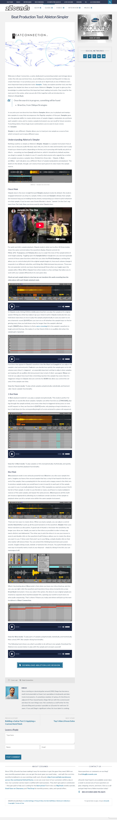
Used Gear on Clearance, (14, 788)
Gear (36, 8)
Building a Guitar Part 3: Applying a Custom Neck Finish (20, 722)
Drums (79, 2)
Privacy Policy (39, 801)
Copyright (11, 803)
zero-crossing (41, 326)
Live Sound (68, 2)
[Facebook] (85, 56)
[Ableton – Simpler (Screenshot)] (40, 176)
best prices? (41, 786)
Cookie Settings (28, 801)
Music (87, 8)
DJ (86, 2)
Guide (48, 8)
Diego (24, 688)
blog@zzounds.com (89, 774)
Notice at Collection (63, 801)
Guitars (10, 2)
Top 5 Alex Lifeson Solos (64, 721)
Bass (18, 2)
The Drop (30, 788)
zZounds (106, 801)
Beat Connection (27, 680)
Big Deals (60, 786)
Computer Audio (54, 2)
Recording (39, 2)
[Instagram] (94, 56)
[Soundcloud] (104, 56)
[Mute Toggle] (63, 306)
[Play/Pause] (12, 306)
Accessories (95, 2)
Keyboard (28, 2)
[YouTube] (99, 56)
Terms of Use (19, 803)
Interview (73, 8)
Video (59, 8)
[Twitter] (90, 56)
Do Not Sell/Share (50, 801)
